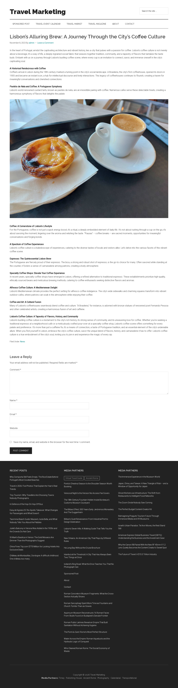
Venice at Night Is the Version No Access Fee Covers (86, 493)
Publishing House (74, 678)
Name (13, 400)
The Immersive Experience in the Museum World (139, 477)
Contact (67, 587)
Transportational (129, 678)
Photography (103, 678)
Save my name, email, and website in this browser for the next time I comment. (51, 442)
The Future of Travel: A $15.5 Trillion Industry (137, 554)
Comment (15, 369)
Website (14, 428)
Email (13, 414)
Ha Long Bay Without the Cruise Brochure (82, 548)
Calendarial (116, 678)
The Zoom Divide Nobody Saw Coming (135, 503)
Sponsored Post (71, 574)
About (66, 580)
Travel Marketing (38, 12)
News (22, 341)
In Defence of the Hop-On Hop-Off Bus (26, 504)
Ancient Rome (89, 678)
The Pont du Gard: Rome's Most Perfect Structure (85, 632)
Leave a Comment (45, 43)
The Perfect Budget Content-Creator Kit (135, 509)
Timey (62, 678)
